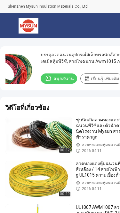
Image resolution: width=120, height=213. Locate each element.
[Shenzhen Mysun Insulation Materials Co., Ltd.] (29, 25)
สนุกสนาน (63, 78)
